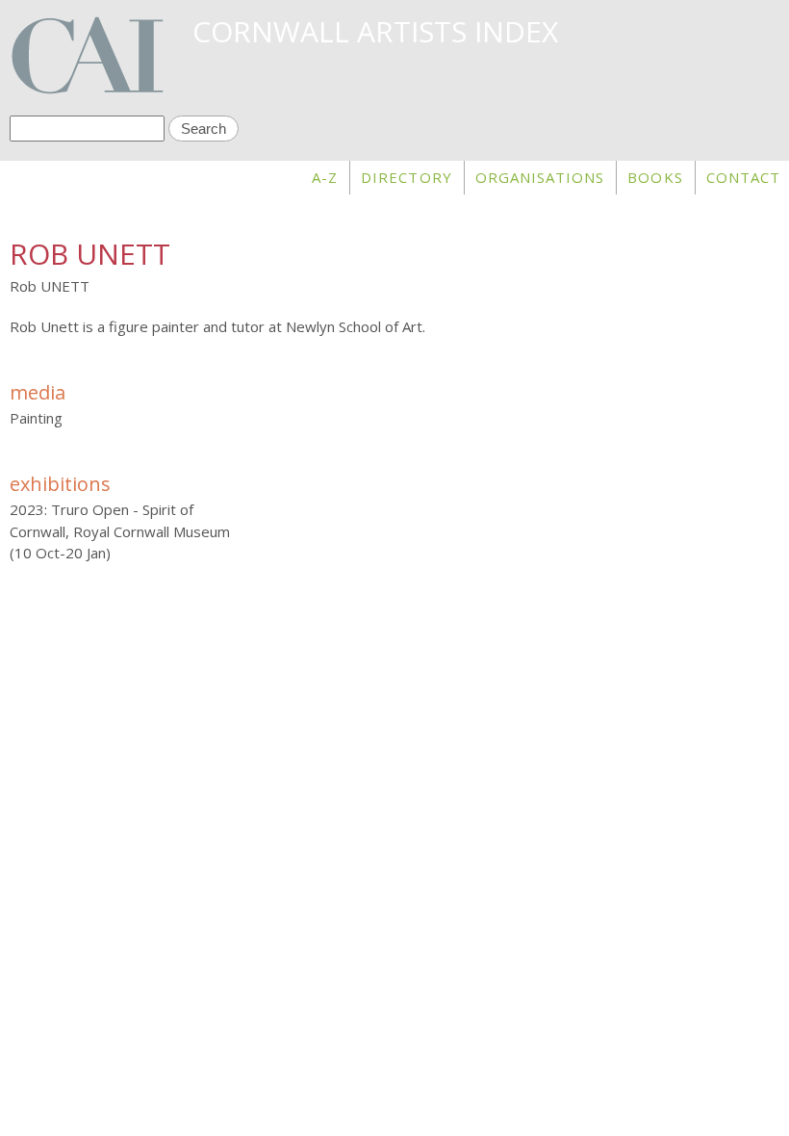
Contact (743, 177)
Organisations (540, 177)
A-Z (325, 177)
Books (654, 177)
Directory (406, 177)
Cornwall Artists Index (375, 31)
